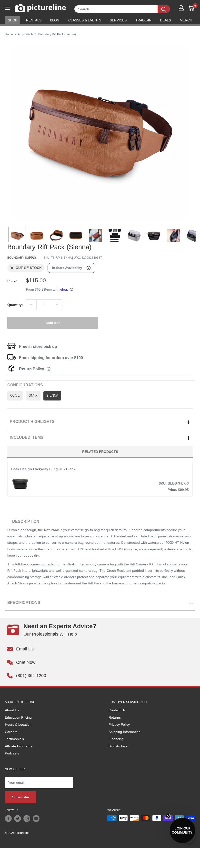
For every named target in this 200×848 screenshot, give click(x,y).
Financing (116, 739)
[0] (191, 8)
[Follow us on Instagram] (26, 818)
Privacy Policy (119, 724)
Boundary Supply (21, 257)
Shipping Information (124, 732)
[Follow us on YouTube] (36, 818)
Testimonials (14, 739)
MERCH (186, 20)
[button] (182, 830)
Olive (15, 395)
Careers (11, 732)
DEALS (165, 20)
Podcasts (12, 753)
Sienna (52, 395)
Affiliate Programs (18, 746)
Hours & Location (18, 724)
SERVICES (118, 20)
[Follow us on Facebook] (8, 818)
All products (25, 34)
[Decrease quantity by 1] (31, 305)
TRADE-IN (143, 20)
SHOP (12, 20)
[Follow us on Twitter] (17, 818)
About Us (12, 710)
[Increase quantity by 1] (57, 305)
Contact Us (117, 710)
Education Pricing (18, 717)
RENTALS (33, 20)
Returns (115, 717)
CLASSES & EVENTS (84, 20)
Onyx (33, 395)
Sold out (53, 323)
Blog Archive (118, 746)
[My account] (181, 7)
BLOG (55, 20)
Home (9, 34)
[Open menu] (7, 8)
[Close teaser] (168, 816)
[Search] (164, 9)
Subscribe (20, 797)
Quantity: (15, 305)
